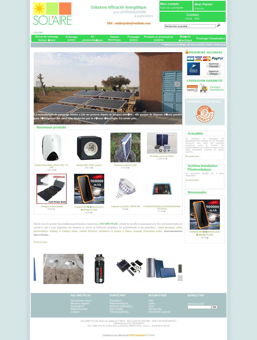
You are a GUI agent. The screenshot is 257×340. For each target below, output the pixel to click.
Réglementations (119, 303)
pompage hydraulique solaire (148, 231)
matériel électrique (88, 231)
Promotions (116, 300)
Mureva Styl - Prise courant (89, 165)
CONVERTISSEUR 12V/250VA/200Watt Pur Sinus (162, 207)
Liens (152, 303)
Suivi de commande (171, 7)
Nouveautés (197, 192)
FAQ (151, 300)
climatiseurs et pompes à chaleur (115, 231)
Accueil (39, 32)
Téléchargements (119, 311)
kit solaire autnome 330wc (162, 156)
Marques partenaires (121, 306)
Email (189, 18)
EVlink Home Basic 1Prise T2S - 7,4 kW (51, 166)
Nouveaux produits (51, 127)
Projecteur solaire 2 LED (125, 165)
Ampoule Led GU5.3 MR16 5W (125, 206)
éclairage (54, 231)
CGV (151, 306)
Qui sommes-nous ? (82, 300)
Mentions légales (80, 303)
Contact (75, 311)
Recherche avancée (160, 311)
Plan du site (155, 309)
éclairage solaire (70, 231)
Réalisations (77, 306)
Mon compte (169, 4)
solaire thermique (166, 227)
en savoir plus (192, 180)
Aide (197, 18)
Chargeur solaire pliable (52, 206)
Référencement (79, 309)
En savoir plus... (41, 242)
